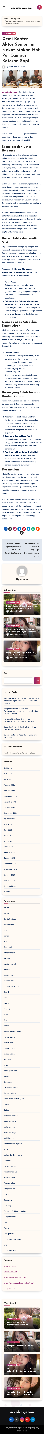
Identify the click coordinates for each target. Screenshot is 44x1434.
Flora (6, 1015)
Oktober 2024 (9, 875)
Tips (5, 1222)
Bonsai (6, 936)
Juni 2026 (8, 774)
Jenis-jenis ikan (10, 1071)
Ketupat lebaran (10, 1093)
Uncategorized (9, 33)
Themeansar (22, 1431)
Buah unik (8, 947)
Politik (6, 1194)
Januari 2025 (9, 858)
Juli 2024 (8, 892)
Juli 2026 (8, 768)
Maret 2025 (8, 847)
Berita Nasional (10, 919)
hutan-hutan (9, 1054)
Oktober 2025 (9, 808)
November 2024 (10, 869)
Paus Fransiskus (10, 1172)
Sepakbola (8, 1200)
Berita (6, 913)
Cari (6, 673)
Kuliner (6, 1110)
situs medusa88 (10, 1272)
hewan (6, 1026)
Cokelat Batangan (11, 986)
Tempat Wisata (10, 1217)
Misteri (6, 1149)
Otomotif (7, 1161)
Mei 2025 (7, 836)
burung (7, 958)
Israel (6, 1065)
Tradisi (6, 1228)
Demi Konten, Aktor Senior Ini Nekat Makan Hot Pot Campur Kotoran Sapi (21, 50)
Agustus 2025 (9, 819)
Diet (5, 998)
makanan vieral (10, 1121)
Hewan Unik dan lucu (12, 1048)
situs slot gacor (10, 1266)
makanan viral (9, 1127)
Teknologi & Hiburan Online (15, 1211)
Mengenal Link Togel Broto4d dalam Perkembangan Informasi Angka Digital (20, 655)
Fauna (6, 1003)
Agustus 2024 (9, 886)
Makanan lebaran (11, 1116)
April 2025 (8, 841)
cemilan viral (9, 981)
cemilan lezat (9, 975)
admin (11, 67)
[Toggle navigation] (4, 7)
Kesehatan (8, 1082)
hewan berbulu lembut (13, 1031)
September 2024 (11, 881)
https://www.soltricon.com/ (15, 1277)
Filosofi (7, 1009)
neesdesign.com (21, 8)
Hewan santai (9, 1043)
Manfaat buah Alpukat (13, 1144)
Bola (5, 930)
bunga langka (9, 953)
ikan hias (7, 1060)
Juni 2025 (8, 830)
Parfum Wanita (10, 1166)
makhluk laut (9, 1138)
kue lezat (7, 1104)
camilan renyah (10, 964)
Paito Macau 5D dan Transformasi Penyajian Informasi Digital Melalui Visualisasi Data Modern (22, 608)
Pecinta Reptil (9, 1178)
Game (6, 1020)
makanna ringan (10, 1133)
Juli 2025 (8, 824)
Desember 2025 (10, 796)
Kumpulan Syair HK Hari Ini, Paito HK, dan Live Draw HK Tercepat (20, 728)
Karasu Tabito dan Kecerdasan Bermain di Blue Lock (21, 736)
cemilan (7, 970)
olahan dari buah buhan (13, 1155)
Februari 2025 (9, 852)
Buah (6, 942)
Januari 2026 (9, 791)
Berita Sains (9, 925)
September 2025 (10, 813)
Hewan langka (9, 1037)
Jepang (7, 1076)
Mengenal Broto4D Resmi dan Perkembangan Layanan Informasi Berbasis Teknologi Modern (22, 632)
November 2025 (10, 802)
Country (7, 992)
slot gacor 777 (9, 1288)
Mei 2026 (7, 779)
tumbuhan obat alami (12, 1239)
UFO (5, 1245)
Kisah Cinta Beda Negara (14, 1099)
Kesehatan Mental (11, 1088)
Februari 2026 (9, 785)
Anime (6, 908)
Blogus (34, 1428)
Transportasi (9, 1234)
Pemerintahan (9, 1183)
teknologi (7, 1206)
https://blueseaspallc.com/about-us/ (19, 1283)
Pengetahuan (9, 1189)
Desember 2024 (10, 864)
